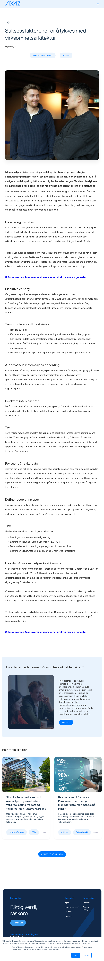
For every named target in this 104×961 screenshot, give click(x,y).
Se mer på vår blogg (52, 854)
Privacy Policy (86, 908)
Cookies (86, 902)
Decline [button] (86, 955)
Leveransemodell (72, 907)
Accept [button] (76, 955)
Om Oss (68, 911)
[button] (97, 4)
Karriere (68, 916)
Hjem (67, 902)
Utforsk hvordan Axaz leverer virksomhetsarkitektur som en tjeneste (45, 277)
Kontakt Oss (18, 923)
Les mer (66, 722)
